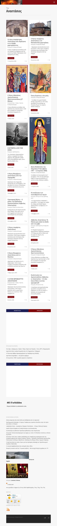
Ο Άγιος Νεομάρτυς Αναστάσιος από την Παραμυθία (14, 175)
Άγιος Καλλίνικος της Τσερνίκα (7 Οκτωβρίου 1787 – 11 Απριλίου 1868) (39, 169)
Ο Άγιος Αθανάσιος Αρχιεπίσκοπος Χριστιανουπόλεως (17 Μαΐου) (15, 98)
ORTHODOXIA (39, 364)
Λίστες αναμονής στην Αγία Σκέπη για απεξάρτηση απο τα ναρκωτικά (22, 420)
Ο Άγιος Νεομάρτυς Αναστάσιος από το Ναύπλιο (14, 255)
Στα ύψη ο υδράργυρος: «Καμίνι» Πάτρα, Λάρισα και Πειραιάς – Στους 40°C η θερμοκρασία (28, 349)
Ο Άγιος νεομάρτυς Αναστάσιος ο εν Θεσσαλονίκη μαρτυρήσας (39, 41)
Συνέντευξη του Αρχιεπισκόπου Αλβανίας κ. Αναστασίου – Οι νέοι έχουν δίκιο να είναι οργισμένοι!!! (39, 279)
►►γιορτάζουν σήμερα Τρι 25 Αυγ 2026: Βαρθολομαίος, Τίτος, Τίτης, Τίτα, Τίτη (25, 487)
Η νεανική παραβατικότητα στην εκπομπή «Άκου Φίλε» (19, 446)
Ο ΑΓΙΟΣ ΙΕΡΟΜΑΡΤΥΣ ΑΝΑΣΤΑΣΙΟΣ (15, 280)
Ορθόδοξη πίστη (16, 151)
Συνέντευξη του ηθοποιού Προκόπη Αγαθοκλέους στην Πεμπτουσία (23, 430)
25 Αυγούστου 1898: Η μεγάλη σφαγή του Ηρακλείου (19, 358)
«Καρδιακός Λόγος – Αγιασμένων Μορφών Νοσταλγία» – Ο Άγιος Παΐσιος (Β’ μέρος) (26, 426)
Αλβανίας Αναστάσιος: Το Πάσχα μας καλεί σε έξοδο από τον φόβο (40, 222)
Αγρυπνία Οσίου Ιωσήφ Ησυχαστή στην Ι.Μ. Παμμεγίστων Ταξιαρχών (23, 351)
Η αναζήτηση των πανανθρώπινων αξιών (39, 194)
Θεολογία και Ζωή (39, 196)
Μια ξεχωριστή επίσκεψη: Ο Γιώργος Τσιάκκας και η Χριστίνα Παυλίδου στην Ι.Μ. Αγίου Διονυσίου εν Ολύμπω (27, 423)
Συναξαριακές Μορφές (17, 47)
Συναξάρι (11, 484)
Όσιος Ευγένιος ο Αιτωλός (40, 96)
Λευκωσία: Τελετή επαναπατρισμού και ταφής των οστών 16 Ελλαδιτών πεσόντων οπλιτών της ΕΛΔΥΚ (28, 433)
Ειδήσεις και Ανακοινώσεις (18, 207)
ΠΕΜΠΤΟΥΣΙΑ (17, 310)
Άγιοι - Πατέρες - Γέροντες (18, 103)
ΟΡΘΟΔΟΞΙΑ (40, 310)
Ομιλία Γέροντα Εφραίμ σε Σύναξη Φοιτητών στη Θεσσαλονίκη (21, 428)
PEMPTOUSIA (17, 364)
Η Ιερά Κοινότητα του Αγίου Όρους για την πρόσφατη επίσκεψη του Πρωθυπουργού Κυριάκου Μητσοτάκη (27, 443)
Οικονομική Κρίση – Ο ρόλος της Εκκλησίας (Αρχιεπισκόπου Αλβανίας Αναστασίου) (16, 202)
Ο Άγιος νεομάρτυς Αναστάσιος (14, 228)
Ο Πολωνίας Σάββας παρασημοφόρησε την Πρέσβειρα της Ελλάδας (22, 353)
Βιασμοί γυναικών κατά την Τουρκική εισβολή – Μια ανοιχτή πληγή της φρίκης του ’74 (27, 448)
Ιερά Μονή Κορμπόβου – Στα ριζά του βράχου (17, 355)
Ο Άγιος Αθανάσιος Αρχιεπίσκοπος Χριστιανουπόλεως (37, 251)
